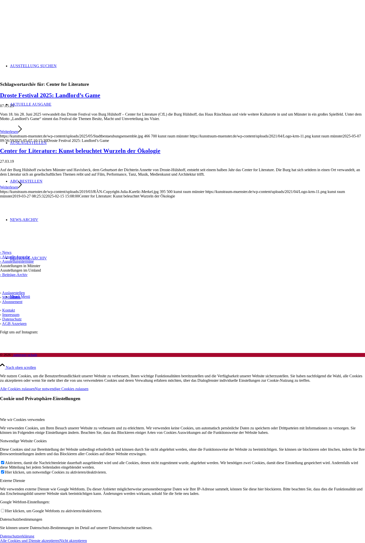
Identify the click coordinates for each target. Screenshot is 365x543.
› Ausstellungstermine (17, 261)
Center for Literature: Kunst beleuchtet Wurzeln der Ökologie (80, 151)
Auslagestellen (13, 293)
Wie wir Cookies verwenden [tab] (22, 419)
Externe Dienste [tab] (12, 481)
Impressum (10, 315)
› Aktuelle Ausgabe (15, 257)
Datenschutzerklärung (17, 536)
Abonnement (12, 302)
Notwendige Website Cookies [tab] (23, 441)
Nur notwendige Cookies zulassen (61, 389)
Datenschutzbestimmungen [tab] (21, 519)
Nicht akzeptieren (73, 541)
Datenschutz (12, 319)
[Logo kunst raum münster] (37, 23)
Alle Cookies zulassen (17, 389)
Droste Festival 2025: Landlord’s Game (50, 95)
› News (5, 252)
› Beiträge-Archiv (14, 275)
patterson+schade (24, 355)
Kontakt (8, 310)
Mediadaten (11, 297)
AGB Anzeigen (14, 323)
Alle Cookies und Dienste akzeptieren (29, 541)
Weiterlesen (9, 131)
